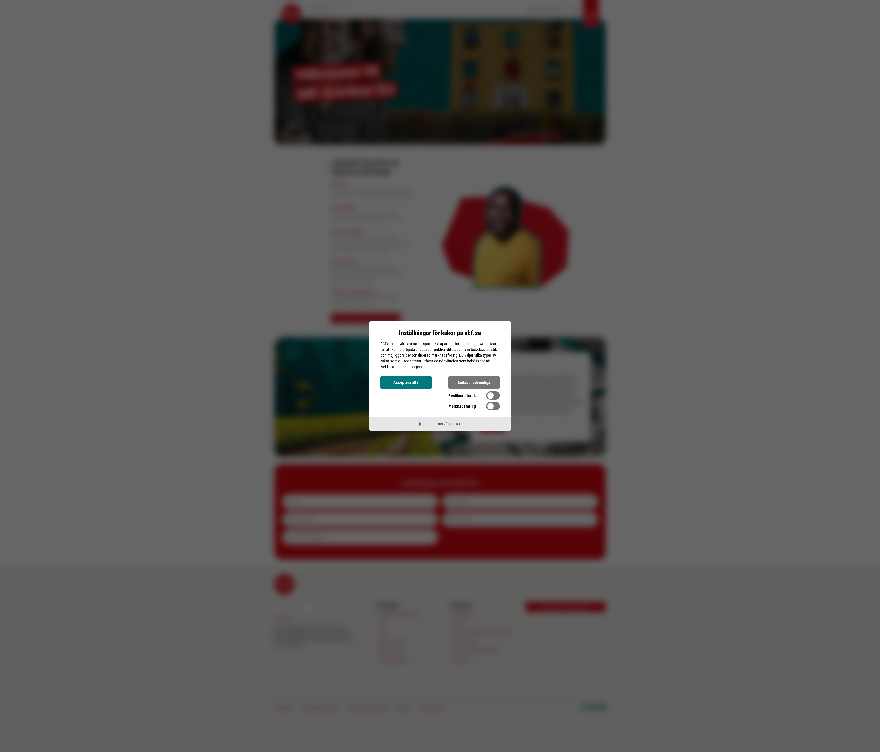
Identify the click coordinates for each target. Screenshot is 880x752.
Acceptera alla (405, 382)
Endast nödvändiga (474, 382)
